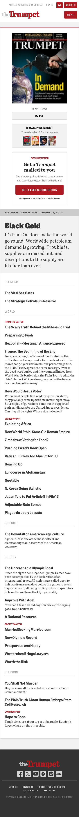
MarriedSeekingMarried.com (28, 629)
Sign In (49, 4)
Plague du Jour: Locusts (23, 512)
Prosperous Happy (22, 645)
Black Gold (22, 225)
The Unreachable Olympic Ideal (29, 567)
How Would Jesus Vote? (23, 390)
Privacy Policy (31, 790)
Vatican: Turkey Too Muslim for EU (31, 455)
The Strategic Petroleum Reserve (30, 300)
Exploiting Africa (18, 423)
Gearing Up (13, 463)
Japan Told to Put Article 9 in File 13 (32, 496)
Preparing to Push (19, 334)
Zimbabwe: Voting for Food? (27, 439)
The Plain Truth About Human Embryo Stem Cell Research (38, 702)
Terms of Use (49, 790)
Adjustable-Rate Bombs (23, 504)
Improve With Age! (19, 599)
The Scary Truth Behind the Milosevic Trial (37, 326)
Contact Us (28, 787)
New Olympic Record (21, 637)
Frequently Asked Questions (51, 787)
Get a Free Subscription (39, 190)
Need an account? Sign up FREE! (26, 4)
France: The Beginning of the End (30, 351)
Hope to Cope (15, 716)
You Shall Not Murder (21, 682)
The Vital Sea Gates (19, 292)
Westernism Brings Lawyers (27, 653)
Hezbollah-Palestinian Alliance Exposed (35, 342)
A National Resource (21, 616)
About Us (71, 5)
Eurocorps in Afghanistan (25, 471)
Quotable (12, 480)
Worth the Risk (16, 661)
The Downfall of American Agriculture (34, 533)
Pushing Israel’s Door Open (26, 447)
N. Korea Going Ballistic (23, 488)
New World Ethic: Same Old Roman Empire (37, 431)
